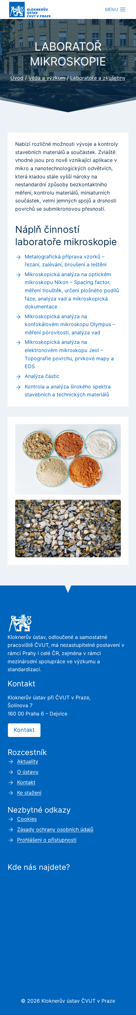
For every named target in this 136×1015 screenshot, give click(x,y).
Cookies (27, 819)
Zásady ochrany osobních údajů (55, 829)
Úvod (16, 78)
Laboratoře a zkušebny (98, 78)
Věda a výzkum (46, 78)
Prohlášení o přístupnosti (47, 840)
